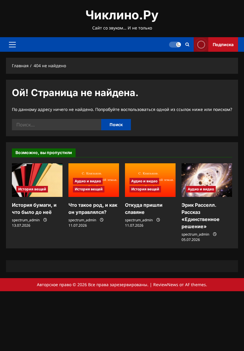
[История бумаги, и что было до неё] (37, 180)
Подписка (223, 44)
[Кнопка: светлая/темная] (175, 45)
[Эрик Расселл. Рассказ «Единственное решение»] (207, 180)
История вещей (32, 189)
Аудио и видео (88, 181)
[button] (12, 44)
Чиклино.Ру (122, 14)
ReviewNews (165, 284)
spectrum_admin (26, 219)
